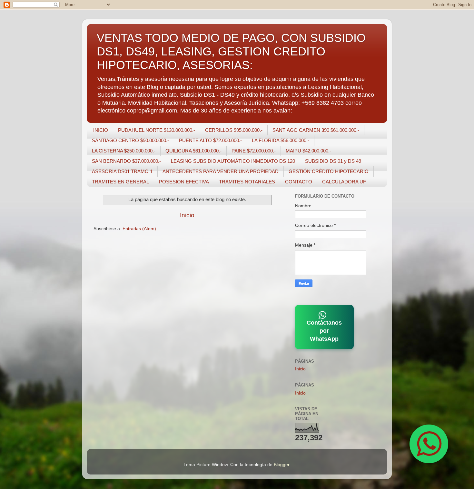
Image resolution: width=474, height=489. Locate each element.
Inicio (187, 215)
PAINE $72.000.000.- (254, 150)
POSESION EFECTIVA (184, 181)
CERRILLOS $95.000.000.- (233, 130)
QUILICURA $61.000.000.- (193, 150)
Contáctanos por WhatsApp (324, 330)
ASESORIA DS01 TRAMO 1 (122, 171)
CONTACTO (298, 181)
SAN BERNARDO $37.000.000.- (126, 161)
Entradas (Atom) (139, 228)
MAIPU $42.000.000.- (308, 150)
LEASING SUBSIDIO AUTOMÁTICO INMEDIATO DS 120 (233, 161)
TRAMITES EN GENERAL (120, 181)
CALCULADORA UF (344, 181)
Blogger (281, 464)
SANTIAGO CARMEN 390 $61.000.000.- (315, 130)
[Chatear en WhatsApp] (429, 444)
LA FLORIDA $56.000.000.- (280, 140)
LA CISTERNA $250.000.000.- (123, 150)
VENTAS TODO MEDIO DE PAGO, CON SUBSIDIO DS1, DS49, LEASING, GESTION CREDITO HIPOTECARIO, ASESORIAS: (231, 51)
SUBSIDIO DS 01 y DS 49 (333, 161)
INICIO (100, 130)
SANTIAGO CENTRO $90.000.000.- (130, 140)
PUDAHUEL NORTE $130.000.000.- (156, 130)
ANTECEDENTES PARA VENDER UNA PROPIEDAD (221, 171)
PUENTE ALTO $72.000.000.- (210, 140)
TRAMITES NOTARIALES (247, 181)
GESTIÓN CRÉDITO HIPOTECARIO (329, 171)
